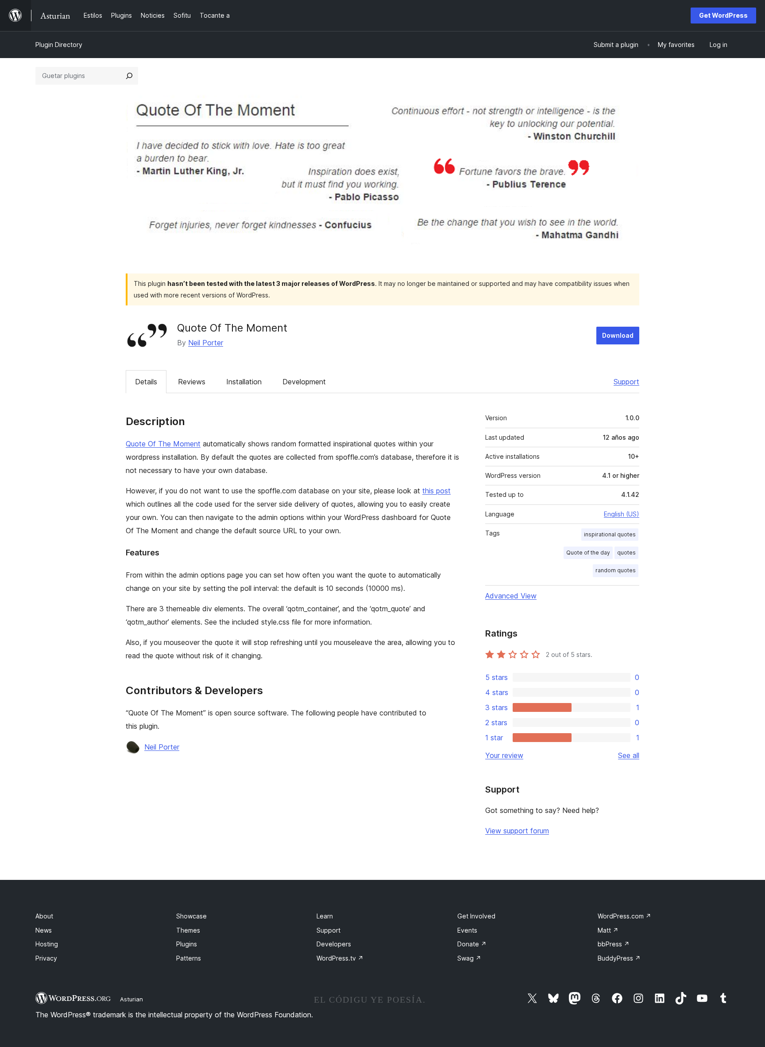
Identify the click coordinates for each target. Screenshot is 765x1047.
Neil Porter (205, 342)
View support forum (517, 830)
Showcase (191, 916)
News (43, 930)
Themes (188, 930)
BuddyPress (619, 958)
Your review (504, 755)
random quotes (615, 570)
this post (436, 490)
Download (618, 335)
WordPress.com (624, 916)
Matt (608, 930)
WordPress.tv (340, 958)
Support (626, 381)
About (44, 916)
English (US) (621, 514)
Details (146, 381)
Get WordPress (723, 15)
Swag (469, 958)
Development (304, 381)
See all (628, 755)
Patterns (188, 958)
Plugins (186, 944)
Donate (472, 944)
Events (467, 930)
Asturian (131, 999)
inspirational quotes (610, 534)
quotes (626, 552)
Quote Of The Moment (163, 443)
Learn (325, 916)
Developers (334, 944)
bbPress (614, 944)
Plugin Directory (58, 44)
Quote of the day (588, 552)
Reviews (191, 381)
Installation (244, 381)
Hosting (46, 944)
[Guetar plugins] (129, 76)
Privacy (46, 958)
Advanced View (511, 595)
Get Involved (476, 916)
